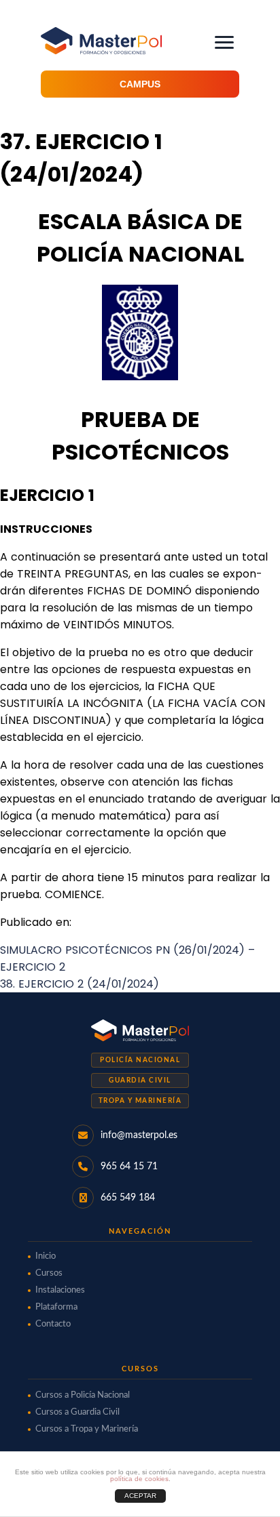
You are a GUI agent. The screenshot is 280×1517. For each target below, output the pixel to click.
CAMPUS (140, 84)
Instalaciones (60, 1290)
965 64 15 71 (129, 1166)
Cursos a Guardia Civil (77, 1412)
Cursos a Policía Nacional (82, 1395)
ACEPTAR (140, 1495)
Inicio (45, 1256)
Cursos (49, 1273)
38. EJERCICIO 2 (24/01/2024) (79, 984)
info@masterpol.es (139, 1135)
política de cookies (139, 1478)
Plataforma (56, 1307)
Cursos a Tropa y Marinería (86, 1429)
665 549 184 (128, 1197)
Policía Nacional (140, 1060)
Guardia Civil (140, 1080)
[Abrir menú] (224, 42)
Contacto (53, 1324)
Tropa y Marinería (140, 1100)
